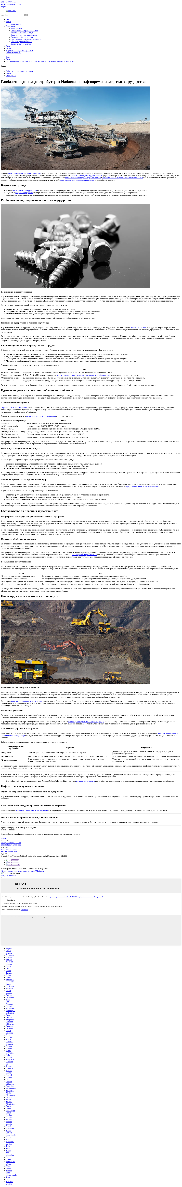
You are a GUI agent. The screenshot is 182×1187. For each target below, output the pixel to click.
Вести (8, 46)
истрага (4, 838)
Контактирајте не (13, 53)
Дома (8, 19)
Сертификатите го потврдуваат (14, 407)
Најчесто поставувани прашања (19, 50)
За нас (8, 22)
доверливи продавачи (24, 193)
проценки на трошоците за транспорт (26, 701)
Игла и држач (16, 28)
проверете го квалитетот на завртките (32, 810)
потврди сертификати (85, 781)
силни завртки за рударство (25, 190)
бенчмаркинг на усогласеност (84, 555)
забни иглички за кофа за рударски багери (83, 178)
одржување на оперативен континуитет (142, 486)
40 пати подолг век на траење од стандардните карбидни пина (83, 375)
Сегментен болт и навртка (22, 37)
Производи (10, 26)
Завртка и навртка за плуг (22, 33)
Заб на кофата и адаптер (21, 44)
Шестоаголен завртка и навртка (24, 30)
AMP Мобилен (37, 871)
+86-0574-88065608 (9, 851)
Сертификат (16, 24)
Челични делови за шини (21, 42)
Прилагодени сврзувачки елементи (26, 39)
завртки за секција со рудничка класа (86, 175)
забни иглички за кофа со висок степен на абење (122, 178)
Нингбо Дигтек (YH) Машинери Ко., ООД (86, 722)
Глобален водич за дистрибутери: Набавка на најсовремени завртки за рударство (40, 61)
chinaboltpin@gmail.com (11, 845)
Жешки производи (9, 871)
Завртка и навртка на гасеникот (24, 35)
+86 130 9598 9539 (8, 849)
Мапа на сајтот (24, 871)
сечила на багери (138, 327)
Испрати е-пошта (8, 875)
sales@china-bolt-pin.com (11, 843)
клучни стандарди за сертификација (41, 416)
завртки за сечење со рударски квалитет (25, 173)
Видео (8, 48)
